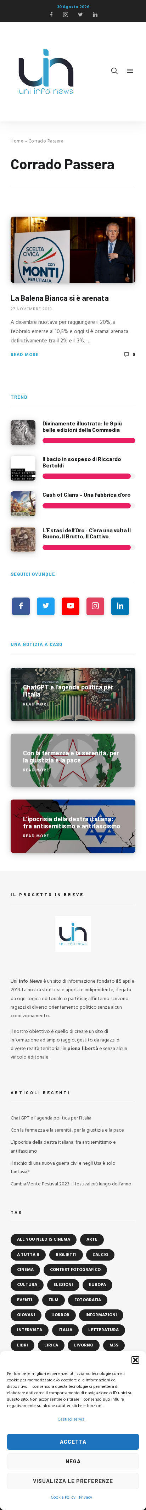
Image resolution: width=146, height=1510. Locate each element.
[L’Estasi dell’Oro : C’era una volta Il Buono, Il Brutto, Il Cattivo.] (23, 539)
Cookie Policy (63, 1497)
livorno (83, 1345)
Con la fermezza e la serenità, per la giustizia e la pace (67, 1130)
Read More (25, 354)
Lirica (51, 1345)
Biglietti (66, 1254)
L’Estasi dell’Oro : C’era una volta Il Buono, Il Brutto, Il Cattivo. (87, 533)
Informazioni (101, 1315)
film (53, 1300)
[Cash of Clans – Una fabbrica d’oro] (23, 503)
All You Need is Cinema (43, 1239)
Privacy (85, 1497)
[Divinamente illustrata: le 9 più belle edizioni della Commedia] (23, 432)
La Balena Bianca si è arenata (60, 297)
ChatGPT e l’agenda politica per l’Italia (51, 1118)
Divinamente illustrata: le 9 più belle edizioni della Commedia (82, 426)
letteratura (103, 1330)
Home (17, 141)
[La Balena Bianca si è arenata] (73, 250)
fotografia (87, 1300)
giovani (26, 1315)
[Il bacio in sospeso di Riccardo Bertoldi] (23, 468)
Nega (73, 1461)
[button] (135, 1360)
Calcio (100, 1254)
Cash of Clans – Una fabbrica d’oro (87, 494)
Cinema (25, 1269)
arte (91, 1239)
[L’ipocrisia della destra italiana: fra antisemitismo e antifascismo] (73, 826)
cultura (27, 1284)
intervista (29, 1330)
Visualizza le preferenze (73, 1481)
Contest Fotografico (75, 1269)
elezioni (63, 1284)
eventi (24, 1300)
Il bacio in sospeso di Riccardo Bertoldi (82, 462)
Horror (60, 1315)
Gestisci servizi (71, 1419)
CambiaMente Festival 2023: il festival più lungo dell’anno (71, 1184)
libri (22, 1345)
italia (65, 1330)
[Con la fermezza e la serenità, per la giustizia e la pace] (73, 760)
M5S (114, 1345)
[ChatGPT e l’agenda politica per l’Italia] (73, 694)
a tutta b (28, 1254)
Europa (97, 1284)
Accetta (73, 1441)
